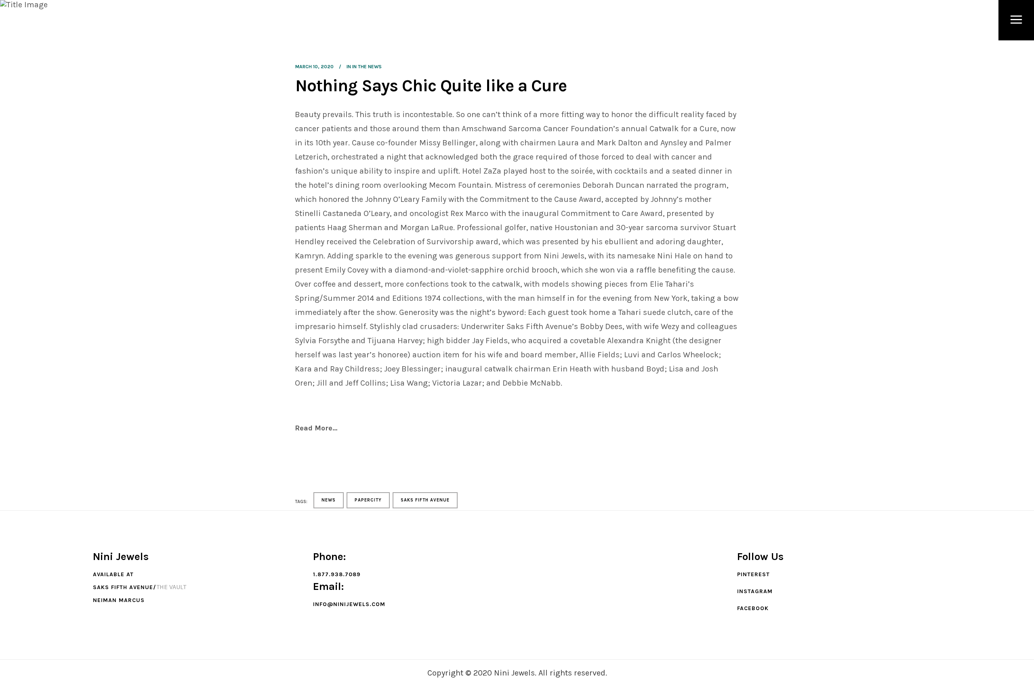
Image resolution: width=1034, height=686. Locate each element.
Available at (113, 574)
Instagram (755, 591)
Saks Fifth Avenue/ (124, 587)
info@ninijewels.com (349, 604)
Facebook (753, 608)
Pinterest (753, 574)
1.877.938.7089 (337, 574)
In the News (367, 66)
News (329, 500)
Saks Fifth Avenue (425, 500)
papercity (368, 500)
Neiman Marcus (119, 600)
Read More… (316, 428)
